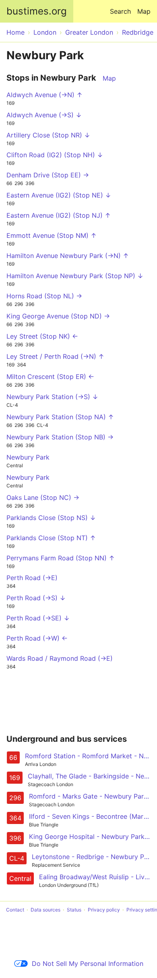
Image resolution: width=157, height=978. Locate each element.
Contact (15, 910)
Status (74, 910)
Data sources (45, 910)
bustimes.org (36, 11)
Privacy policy (104, 910)
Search (120, 11)
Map (144, 11)
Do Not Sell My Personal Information (87, 963)
